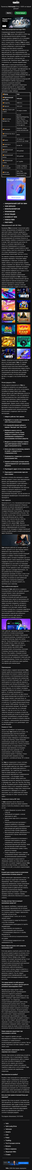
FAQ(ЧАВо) (9, 222)
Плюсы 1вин (10, 219)
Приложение (10, 211)
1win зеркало (10, 206)
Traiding (8, 1140)
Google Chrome (8, 643)
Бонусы (8, 1146)
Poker (7, 1137)
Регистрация (10, 214)
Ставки (8, 1154)
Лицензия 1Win (11, 1152)
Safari (16, 643)
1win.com (19, 106)
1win (7, 1123)
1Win (7, 1168)
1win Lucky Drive (11, 1126)
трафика (4, 607)
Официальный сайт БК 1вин (16, 203)
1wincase (9, 1129)
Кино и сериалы (11, 1149)
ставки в (19, 42)
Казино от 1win (11, 217)
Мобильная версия (12, 209)
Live (7, 1135)
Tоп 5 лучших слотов (13, 1143)
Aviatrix (8, 1132)
